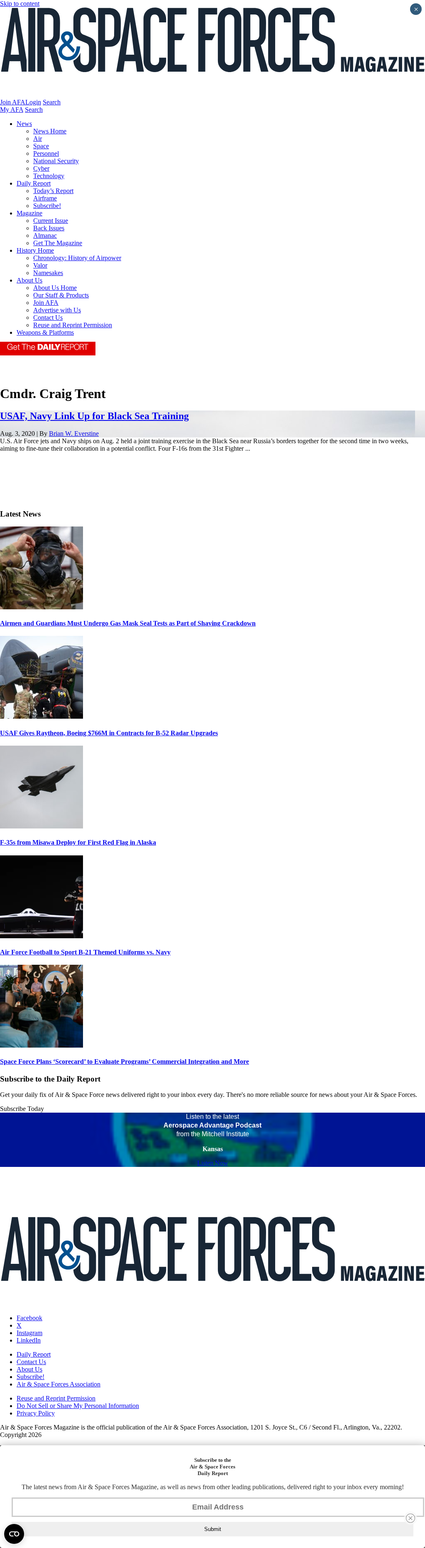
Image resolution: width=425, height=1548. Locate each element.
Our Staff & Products (61, 295)
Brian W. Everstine (74, 433)
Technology (48, 175)
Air (37, 138)
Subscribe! (47, 205)
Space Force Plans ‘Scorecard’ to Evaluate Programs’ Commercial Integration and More (124, 1061)
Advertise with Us (57, 310)
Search (52, 102)
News (24, 123)
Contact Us (48, 317)
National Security (56, 160)
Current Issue (50, 220)
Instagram (29, 1332)
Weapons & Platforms (45, 332)
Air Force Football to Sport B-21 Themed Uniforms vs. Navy (85, 952)
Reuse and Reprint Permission (72, 324)
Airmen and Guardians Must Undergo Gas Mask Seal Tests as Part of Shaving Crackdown (128, 623)
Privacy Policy (36, 1413)
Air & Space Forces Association (58, 1384)
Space (41, 146)
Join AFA (12, 102)
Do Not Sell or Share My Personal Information (78, 1405)
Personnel (46, 153)
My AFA (11, 109)
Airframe (45, 198)
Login (33, 102)
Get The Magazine (57, 242)
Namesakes (48, 272)
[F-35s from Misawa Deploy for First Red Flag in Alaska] (41, 826)
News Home (49, 131)
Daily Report (34, 183)
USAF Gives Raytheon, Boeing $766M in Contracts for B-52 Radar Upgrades (109, 733)
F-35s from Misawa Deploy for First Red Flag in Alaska (78, 842)
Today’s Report (53, 190)
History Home (35, 250)
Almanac (45, 235)
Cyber (41, 168)
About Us (29, 280)
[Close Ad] (410, 1518)
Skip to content (19, 3)
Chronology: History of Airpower (77, 257)
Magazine (29, 213)
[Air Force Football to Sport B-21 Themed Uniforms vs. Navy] (41, 935)
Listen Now (212, 1162)
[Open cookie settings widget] (14, 1534)
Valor (40, 265)
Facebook (29, 1317)
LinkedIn (29, 1340)
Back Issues (48, 228)
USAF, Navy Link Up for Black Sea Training (94, 416)
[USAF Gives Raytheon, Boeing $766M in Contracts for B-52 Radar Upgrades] (41, 716)
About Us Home (55, 287)
